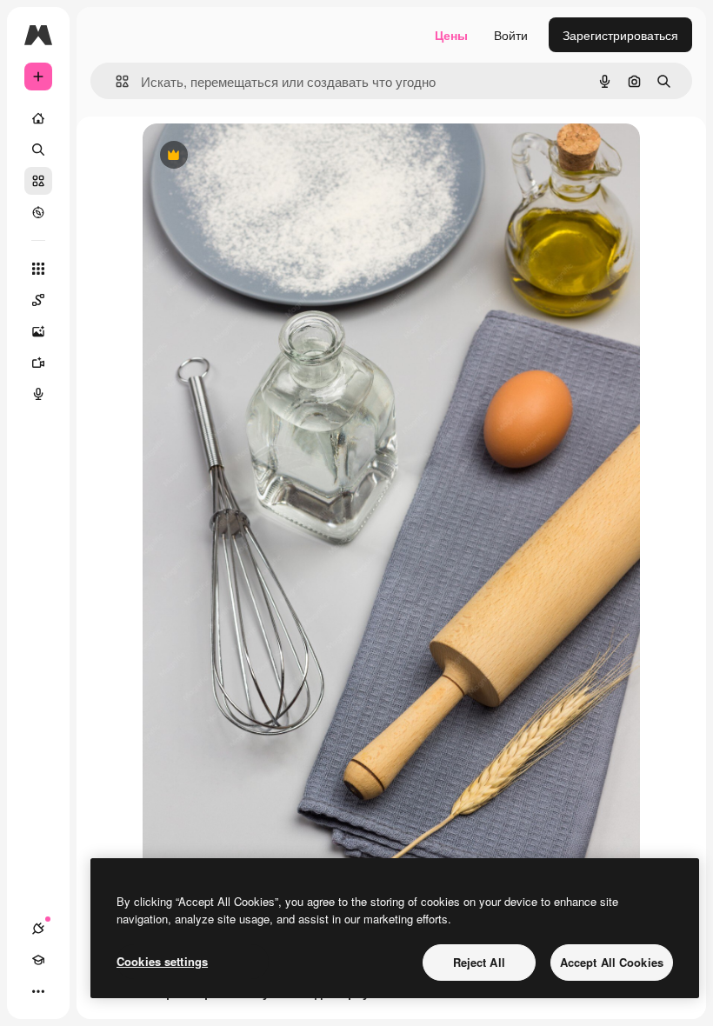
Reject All (479, 962)
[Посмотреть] (38, 212)
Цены (451, 34)
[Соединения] (38, 929)
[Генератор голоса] (38, 394)
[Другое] (38, 991)
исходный (259, 156)
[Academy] (38, 960)
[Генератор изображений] (38, 331)
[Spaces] (38, 300)
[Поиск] (38, 149)
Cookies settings (162, 961)
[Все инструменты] (38, 269)
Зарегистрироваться (620, 34)
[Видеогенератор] (38, 362)
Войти (511, 34)
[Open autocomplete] (115, 81)
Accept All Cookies (611, 962)
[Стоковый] (38, 181)
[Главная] (38, 118)
